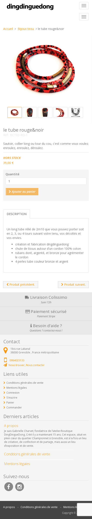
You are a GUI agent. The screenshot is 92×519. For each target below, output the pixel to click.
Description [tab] (17, 214)
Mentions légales (16, 388)
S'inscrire (11, 397)
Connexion (12, 392)
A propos (9, 507)
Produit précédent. (22, 284)
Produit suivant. (74, 284)
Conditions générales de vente (24, 383)
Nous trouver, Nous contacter (27, 365)
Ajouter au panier (23, 191)
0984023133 (16, 360)
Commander (14, 407)
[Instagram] (19, 486)
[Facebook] (8, 486)
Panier (10, 402)
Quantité (12, 174)
